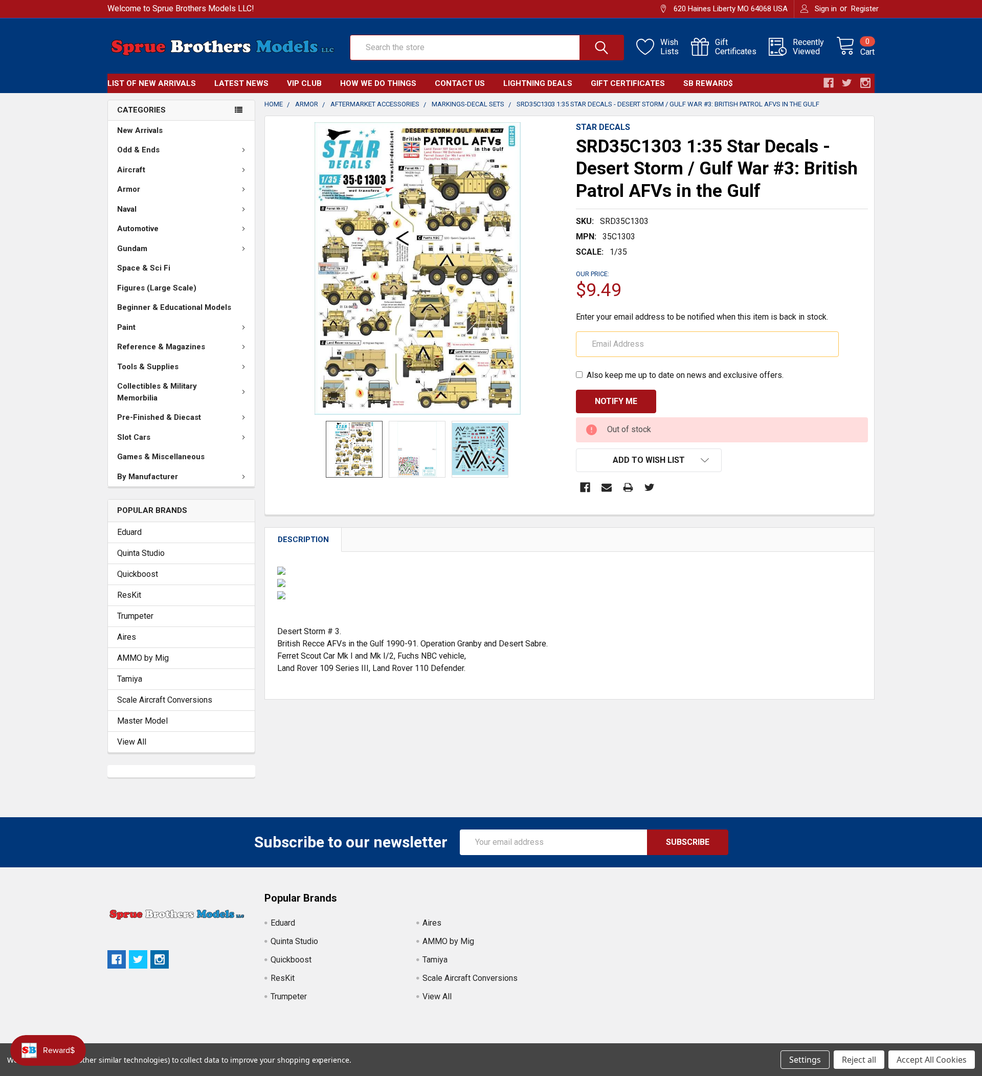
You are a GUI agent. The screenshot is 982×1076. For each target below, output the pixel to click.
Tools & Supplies (147, 366)
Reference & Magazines (161, 346)
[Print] (628, 487)
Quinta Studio (141, 553)
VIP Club (304, 83)
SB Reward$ (708, 83)
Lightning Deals (537, 83)
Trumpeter (135, 616)
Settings (805, 1059)
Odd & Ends (138, 149)
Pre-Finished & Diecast (159, 417)
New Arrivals (140, 130)
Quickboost (137, 574)
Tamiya (129, 679)
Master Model (142, 721)
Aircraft (131, 169)
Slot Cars (133, 437)
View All (131, 742)
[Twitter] (649, 487)
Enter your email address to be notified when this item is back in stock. (702, 317)
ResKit (129, 595)
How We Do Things (378, 83)
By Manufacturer (147, 476)
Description (303, 539)
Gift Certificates (628, 83)
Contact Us (460, 83)
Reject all (859, 1059)
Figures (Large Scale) (156, 288)
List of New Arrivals (151, 83)
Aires (126, 637)
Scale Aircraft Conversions (164, 700)
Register (865, 8)
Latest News (241, 83)
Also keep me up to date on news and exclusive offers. (685, 375)
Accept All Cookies (932, 1059)
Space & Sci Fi (143, 268)
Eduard (129, 532)
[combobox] (487, 47)
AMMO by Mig (143, 658)
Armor (128, 189)
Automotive (138, 228)
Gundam (132, 248)
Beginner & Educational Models (174, 307)
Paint (126, 327)
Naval (127, 209)
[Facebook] (585, 487)
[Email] (606, 487)
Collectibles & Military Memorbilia (157, 392)
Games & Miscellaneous (161, 456)
